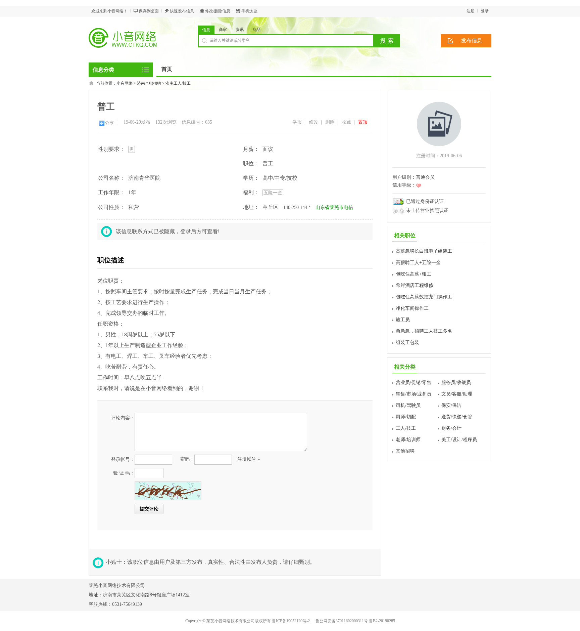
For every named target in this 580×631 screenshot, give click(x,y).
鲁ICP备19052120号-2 (291, 621)
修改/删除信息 (217, 11)
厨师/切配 (406, 416)
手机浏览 (249, 11)
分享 (109, 123)
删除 (330, 122)
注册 (471, 11)
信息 (206, 30)
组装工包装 (407, 342)
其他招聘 (405, 451)
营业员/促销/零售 (413, 382)
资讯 (240, 29)
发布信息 (471, 40)
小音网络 (124, 83)
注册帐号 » (248, 459)
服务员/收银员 (456, 382)
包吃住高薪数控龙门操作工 (424, 296)
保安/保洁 (451, 405)
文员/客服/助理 (456, 393)
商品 (256, 29)
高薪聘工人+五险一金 (418, 262)
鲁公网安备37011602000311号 (342, 621)
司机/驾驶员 (408, 405)
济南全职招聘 (149, 83)
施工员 (403, 319)
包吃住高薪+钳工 (413, 274)
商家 (223, 29)
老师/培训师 (408, 439)
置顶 (363, 122)
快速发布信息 (182, 11)
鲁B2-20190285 (382, 621)
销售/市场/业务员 (413, 393)
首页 (166, 69)
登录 (485, 11)
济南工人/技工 (178, 83)
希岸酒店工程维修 (414, 285)
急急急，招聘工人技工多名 (424, 331)
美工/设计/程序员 (459, 439)
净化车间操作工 (412, 308)
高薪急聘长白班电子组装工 (424, 251)
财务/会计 (451, 428)
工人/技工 (406, 428)
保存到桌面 (149, 11)
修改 (313, 122)
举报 (297, 122)
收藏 (346, 122)
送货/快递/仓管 (456, 416)
